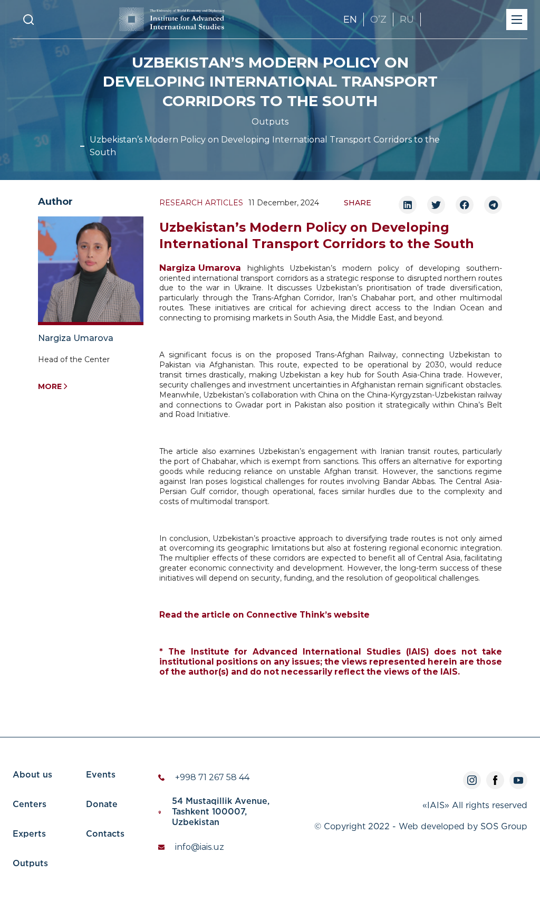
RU (407, 19)
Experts (29, 834)
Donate (102, 805)
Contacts (105, 834)
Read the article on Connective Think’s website (264, 615)
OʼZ (378, 19)
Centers (29, 805)
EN (350, 19)
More (50, 386)
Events (100, 775)
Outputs (270, 122)
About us (32, 775)
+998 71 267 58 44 (212, 777)
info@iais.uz (199, 847)
